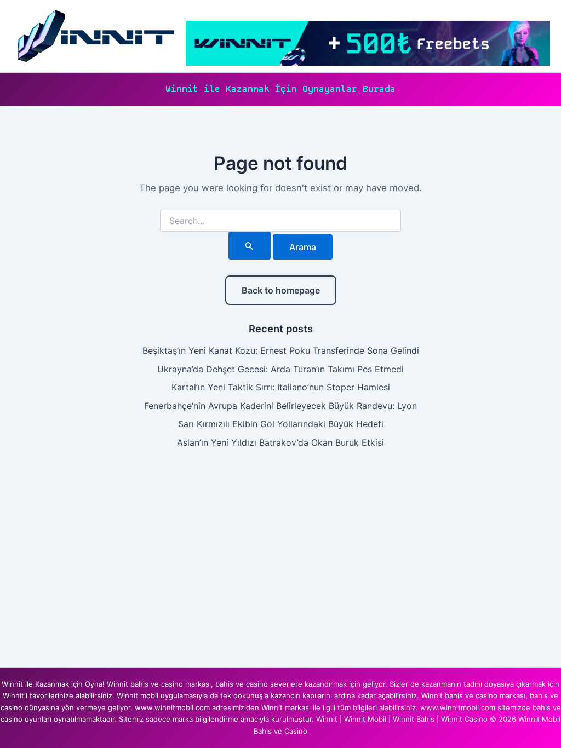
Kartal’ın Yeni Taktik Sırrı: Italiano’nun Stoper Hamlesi (280, 387)
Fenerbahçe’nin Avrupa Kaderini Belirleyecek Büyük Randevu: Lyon (280, 405)
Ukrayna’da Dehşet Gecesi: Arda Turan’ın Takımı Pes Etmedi (280, 369)
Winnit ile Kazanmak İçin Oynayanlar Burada (280, 89)
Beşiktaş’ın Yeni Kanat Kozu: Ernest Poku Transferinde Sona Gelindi (280, 350)
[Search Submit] (249, 246)
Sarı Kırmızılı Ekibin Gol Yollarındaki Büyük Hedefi (280, 423)
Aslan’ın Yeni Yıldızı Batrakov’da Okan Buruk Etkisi (280, 442)
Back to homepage (281, 290)
